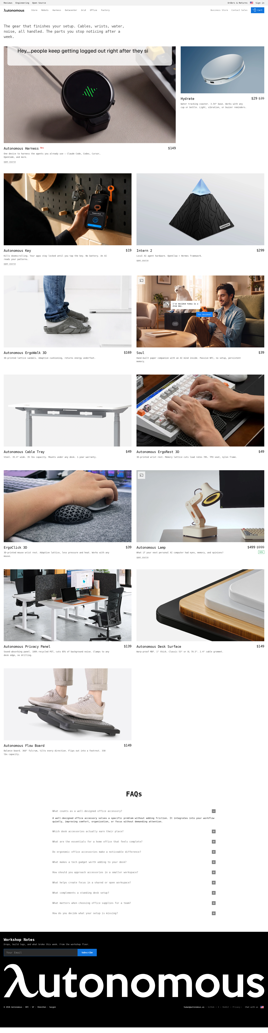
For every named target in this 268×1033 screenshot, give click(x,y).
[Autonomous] (14, 10)
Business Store (219, 10)
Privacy (236, 1007)
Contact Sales (239, 10)
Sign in (260, 3)
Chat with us (251, 1007)
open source (10, 162)
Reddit (226, 1007)
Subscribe (87, 952)
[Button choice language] (251, 3)
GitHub (211, 1007)
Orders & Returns (238, 3)
